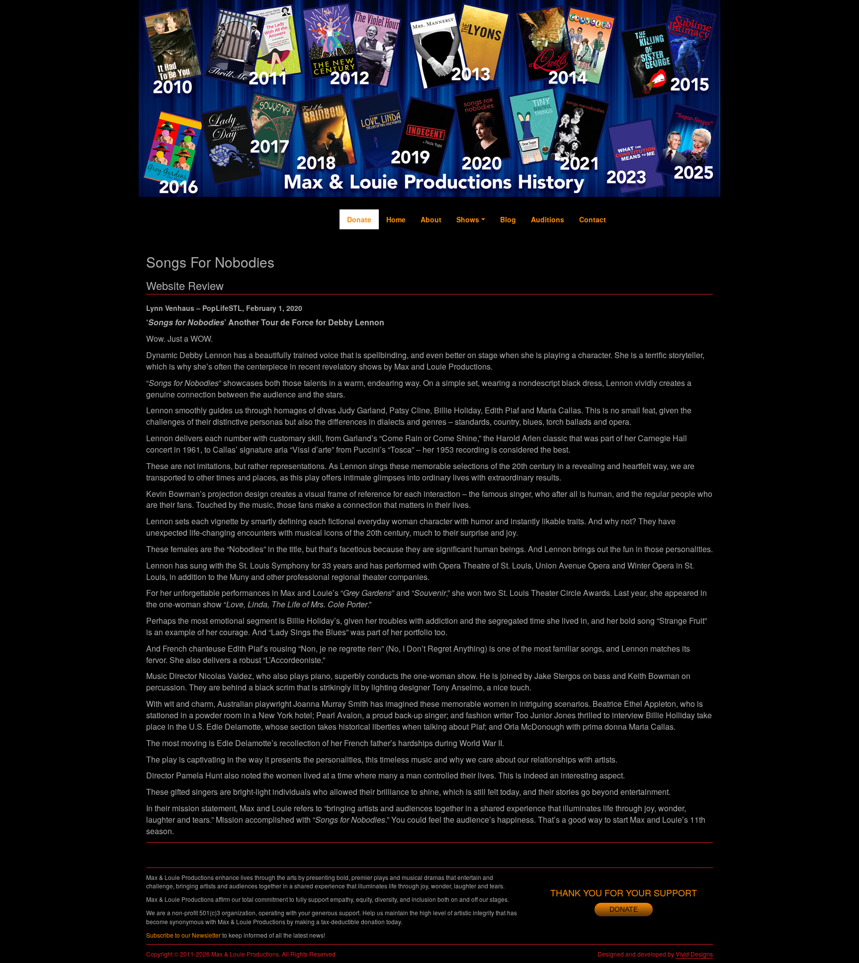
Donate (359, 219)
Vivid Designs (694, 954)
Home (396, 219)
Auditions (547, 219)
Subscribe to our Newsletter (183, 935)
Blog (508, 219)
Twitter (643, 244)
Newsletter (703, 259)
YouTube (663, 249)
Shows (467, 219)
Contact (592, 219)
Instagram (684, 259)
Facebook (623, 254)
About (431, 219)
